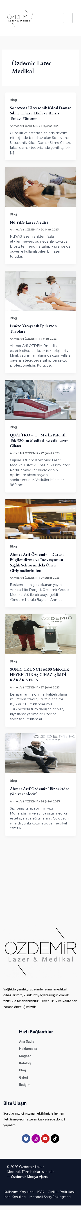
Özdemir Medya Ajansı (29, 1177)
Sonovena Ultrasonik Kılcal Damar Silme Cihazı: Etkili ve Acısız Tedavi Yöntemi (40, 113)
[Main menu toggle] (67, 18)
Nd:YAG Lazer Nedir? (29, 222)
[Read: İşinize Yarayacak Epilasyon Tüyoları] (40, 290)
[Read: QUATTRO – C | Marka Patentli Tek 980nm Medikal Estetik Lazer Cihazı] (40, 400)
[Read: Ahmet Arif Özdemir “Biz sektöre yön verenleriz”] (40, 753)
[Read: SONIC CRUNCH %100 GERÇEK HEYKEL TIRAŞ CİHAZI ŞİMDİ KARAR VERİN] (40, 634)
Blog (13, 100)
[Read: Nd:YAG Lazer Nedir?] (40, 187)
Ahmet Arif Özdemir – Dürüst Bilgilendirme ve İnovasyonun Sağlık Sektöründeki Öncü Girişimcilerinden (37, 562)
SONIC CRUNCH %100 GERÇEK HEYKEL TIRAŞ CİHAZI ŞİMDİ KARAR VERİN (39, 674)
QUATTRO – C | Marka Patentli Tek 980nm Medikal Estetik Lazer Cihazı (39, 440)
